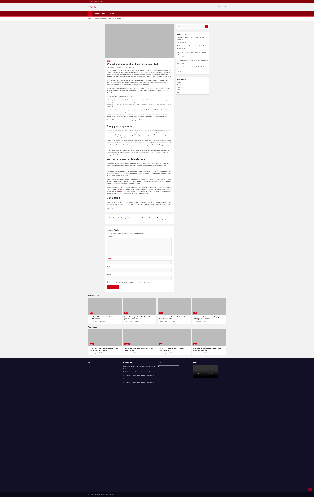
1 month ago (94, 321)
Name (109, 258)
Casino (179, 82)
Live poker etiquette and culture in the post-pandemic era (192, 60)
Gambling (179, 85)
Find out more (147, 120)
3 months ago (198, 321)
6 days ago (93, 353)
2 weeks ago (128, 353)
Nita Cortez (103, 321)
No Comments (130, 67)
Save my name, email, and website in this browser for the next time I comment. (130, 282)
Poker (108, 61)
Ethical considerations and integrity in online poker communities (207, 318)
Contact (111, 13)
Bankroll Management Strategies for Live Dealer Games (192, 46)
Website (109, 274)
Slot (178, 92)
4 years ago (111, 67)
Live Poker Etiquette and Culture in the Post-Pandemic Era (138, 375)
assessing (116, 191)
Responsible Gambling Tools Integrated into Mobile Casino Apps (104, 349)
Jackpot (179, 87)
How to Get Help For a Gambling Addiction (120, 218)
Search (206, 26)
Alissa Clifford (120, 67)
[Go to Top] (310, 489)
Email (108, 266)
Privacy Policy (100, 13)
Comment (110, 236)
